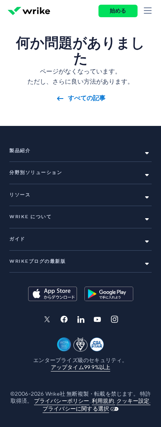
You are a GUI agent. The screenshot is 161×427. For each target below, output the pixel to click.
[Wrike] (29, 11)
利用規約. (103, 401)
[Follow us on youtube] (97, 319)
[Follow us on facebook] (64, 319)
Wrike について (30, 217)
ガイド (17, 239)
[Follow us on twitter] (47, 319)
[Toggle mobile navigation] (149, 11)
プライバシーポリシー (61, 401)
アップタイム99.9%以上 (81, 367)
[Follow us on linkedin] (80, 319)
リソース (19, 195)
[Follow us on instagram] (114, 319)
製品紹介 (19, 151)
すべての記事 (87, 98)
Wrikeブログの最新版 (37, 261)
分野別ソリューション (35, 173)
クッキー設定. (133, 401)
